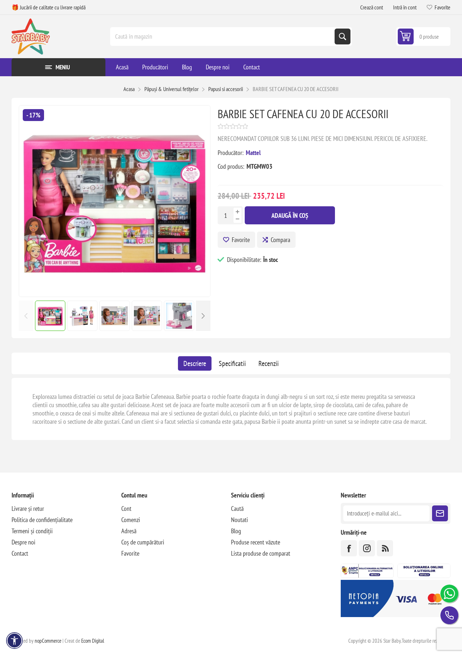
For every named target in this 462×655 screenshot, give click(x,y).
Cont (126, 508)
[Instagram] (367, 548)
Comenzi (130, 520)
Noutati (239, 520)
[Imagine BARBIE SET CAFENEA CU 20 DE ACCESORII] (114, 294)
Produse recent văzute (255, 542)
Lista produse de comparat (260, 553)
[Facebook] (349, 548)
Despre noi (23, 542)
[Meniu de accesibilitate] (14, 641)
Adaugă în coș (289, 215)
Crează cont (371, 7)
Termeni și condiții (32, 531)
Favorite (241, 240)
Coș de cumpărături (142, 542)
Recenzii (268, 363)
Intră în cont (405, 7)
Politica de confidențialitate (42, 520)
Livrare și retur (28, 508)
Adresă (128, 531)
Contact (20, 553)
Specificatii (232, 363)
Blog (236, 531)
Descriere (194, 363)
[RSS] (385, 548)
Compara (280, 240)
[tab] (195, 363)
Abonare (440, 513)
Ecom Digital (92, 640)
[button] (203, 316)
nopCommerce (48, 640)
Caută (342, 36)
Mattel (253, 152)
